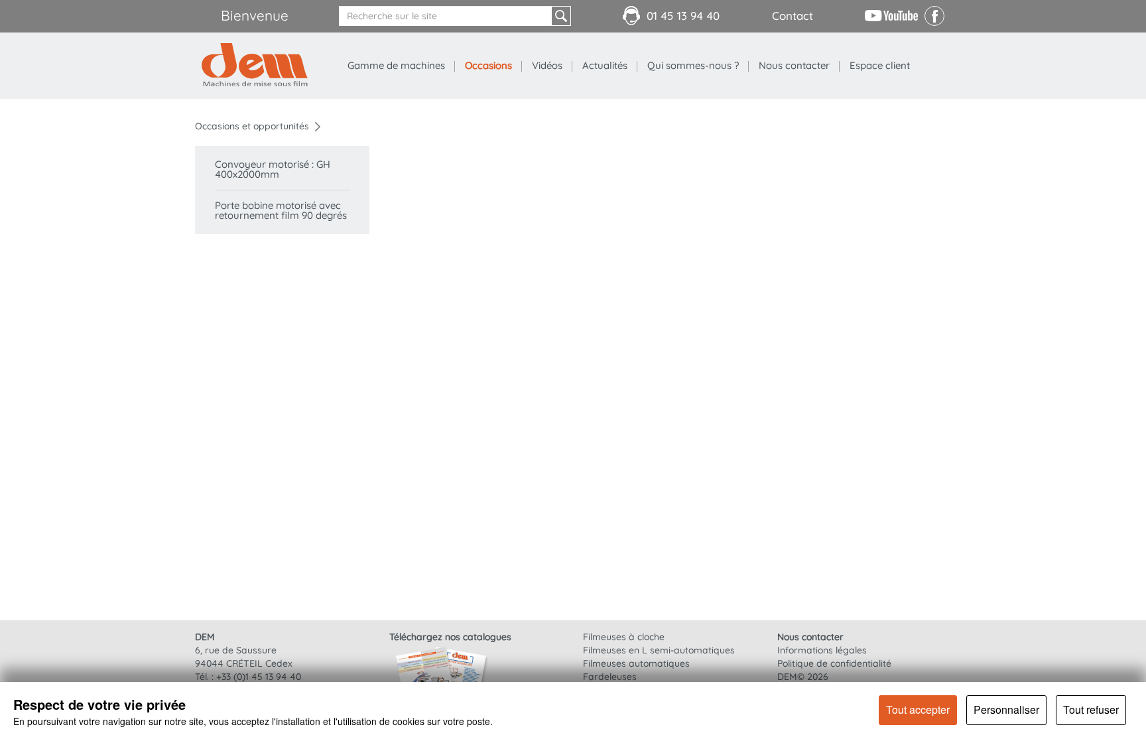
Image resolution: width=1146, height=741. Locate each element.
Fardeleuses (610, 677)
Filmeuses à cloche (624, 637)
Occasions (488, 65)
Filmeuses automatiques (636, 663)
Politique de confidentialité (834, 663)
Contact (792, 16)
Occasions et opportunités (252, 126)
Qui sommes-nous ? (693, 65)
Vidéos (547, 65)
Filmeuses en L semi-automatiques (659, 650)
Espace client (880, 65)
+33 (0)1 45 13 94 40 (258, 677)
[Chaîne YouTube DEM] (891, 15)
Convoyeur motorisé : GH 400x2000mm (272, 169)
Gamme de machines (396, 65)
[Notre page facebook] (934, 23)
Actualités (604, 65)
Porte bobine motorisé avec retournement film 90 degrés (281, 210)
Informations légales (822, 650)
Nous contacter (794, 65)
